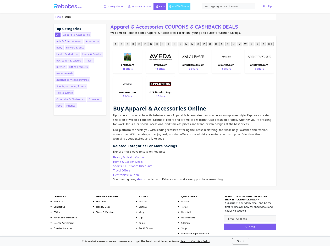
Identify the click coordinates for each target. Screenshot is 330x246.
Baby (59, 47)
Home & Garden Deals (128, 162)
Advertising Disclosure (65, 217)
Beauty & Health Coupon (129, 157)
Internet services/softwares (72, 79)
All (57, 34)
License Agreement (64, 222)
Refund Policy (188, 217)
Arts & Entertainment (68, 41)
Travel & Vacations (105, 212)
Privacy (185, 201)
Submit (250, 227)
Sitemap (185, 222)
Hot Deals (101, 201)
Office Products (78, 67)
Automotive (92, 41)
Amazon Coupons (141, 6)
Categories (113, 6)
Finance (70, 105)
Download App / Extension (195, 233)
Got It (240, 241)
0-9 (270, 44)
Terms (184, 206)
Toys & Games (64, 92)
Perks (162, 6)
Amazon (143, 201)
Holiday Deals (103, 206)
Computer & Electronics (70, 99)
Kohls (142, 222)
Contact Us (59, 206)
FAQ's (57, 212)
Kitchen (60, 67)
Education (94, 99)
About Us (58, 201)
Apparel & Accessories (76, 34)
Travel (88, 60)
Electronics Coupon (126, 175)
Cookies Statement (63, 228)
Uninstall (186, 212)
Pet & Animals (64, 73)
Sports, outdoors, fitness (71, 86)
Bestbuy (143, 206)
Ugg (141, 217)
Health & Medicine (67, 54)
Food (59, 105)
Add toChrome (180, 6)
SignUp (267, 6)
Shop (184, 228)
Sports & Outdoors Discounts (132, 166)
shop (140, 179)
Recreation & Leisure (68, 60)
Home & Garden (92, 54)
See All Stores (146, 228)
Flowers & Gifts (75, 47)
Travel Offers (121, 170)
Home (58, 16)
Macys (142, 212)
